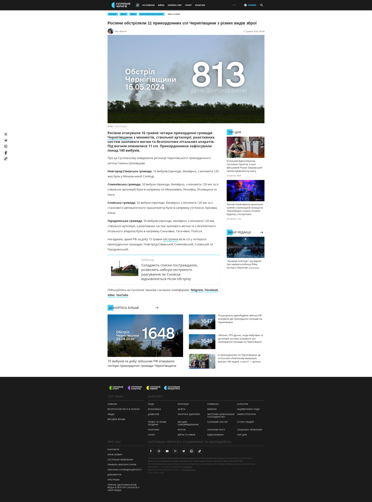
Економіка (154, 409)
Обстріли (112, 14)
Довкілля (153, 414)
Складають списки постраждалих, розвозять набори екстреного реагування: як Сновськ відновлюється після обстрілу (169, 272)
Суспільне (187, 466)
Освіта (182, 409)
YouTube (122, 295)
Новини (112, 404)
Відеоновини (215, 434)
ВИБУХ (123, 14)
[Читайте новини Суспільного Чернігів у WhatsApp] (191, 451)
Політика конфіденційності (125, 469)
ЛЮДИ (111, 414)
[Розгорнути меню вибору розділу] (137, 5)
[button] (5, 134)
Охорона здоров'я (189, 414)
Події (151, 404)
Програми (114, 479)
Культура (200, 5)
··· (234, 5)
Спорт (188, 5)
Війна (161, 5)
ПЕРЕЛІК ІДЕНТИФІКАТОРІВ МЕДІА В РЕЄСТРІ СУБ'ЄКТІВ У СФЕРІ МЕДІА (124, 487)
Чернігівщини (120, 137)
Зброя (133, 14)
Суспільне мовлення (120, 459)
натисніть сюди (188, 469)
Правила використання (122, 464)
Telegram (197, 290)
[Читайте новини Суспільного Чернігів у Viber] (175, 451)
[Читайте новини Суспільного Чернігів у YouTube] (167, 451)
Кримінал (213, 404)
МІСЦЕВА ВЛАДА (116, 419)
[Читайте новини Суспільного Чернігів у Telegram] (183, 451)
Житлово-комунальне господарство (221, 415)
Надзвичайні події (248, 409)
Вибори (212, 409)
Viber (111, 295)
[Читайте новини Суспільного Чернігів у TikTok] (200, 451)
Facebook (211, 290)
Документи (114, 474)
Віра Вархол (121, 31)
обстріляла (170, 239)
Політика (153, 429)
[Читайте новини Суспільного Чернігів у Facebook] (151, 451)
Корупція (183, 404)
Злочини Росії (216, 429)
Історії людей (245, 422)
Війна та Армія (174, 14)
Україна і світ (175, 5)
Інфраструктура (246, 414)
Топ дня (242, 434)
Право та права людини (157, 423)
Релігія (182, 429)
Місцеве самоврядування (188, 423)
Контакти (113, 449)
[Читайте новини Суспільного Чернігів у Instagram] (159, 451)
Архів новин (115, 454)
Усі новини (148, 5)
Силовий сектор (217, 422)
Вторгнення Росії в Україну (151, 14)
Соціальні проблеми (249, 429)
